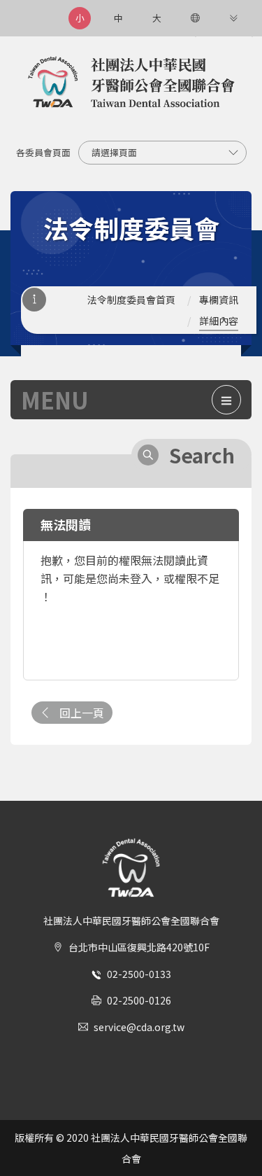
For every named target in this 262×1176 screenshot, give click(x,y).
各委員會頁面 (43, 152)
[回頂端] (237, 1140)
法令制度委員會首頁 (131, 300)
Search (202, 455)
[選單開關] (226, 399)
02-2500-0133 (139, 974)
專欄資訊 (218, 300)
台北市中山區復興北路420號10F (139, 947)
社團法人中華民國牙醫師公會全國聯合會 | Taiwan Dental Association (131, 83)
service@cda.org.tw (139, 1027)
